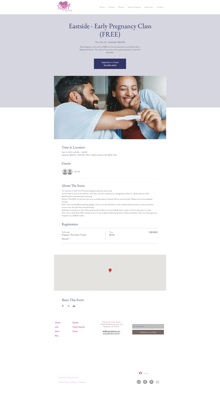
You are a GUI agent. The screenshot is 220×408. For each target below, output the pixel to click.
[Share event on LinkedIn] (74, 306)
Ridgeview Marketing (78, 382)
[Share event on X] (68, 306)
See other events (110, 65)
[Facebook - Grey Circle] (145, 382)
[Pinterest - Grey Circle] (151, 382)
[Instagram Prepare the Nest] (139, 382)
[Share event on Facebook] (63, 306)
